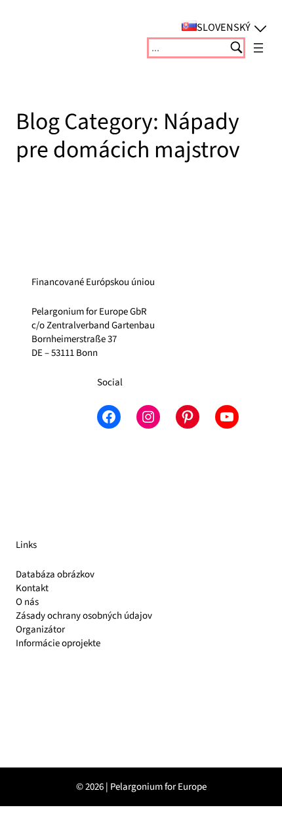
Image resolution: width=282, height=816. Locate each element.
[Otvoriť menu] (258, 48)
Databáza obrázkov (55, 574)
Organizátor (40, 629)
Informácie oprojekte (58, 643)
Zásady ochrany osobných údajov (84, 616)
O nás (27, 602)
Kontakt (32, 588)
